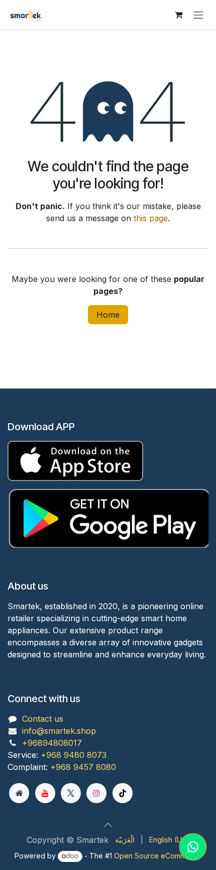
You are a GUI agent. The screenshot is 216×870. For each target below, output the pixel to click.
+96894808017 (52, 743)
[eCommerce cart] (178, 15)
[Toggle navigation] (198, 14)
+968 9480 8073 (73, 755)
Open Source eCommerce (157, 855)
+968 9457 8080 (83, 767)
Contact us (42, 719)
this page (151, 218)
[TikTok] (123, 793)
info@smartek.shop (59, 731)
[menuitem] (125, 839)
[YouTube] (45, 793)
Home (108, 315)
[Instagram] (96, 793)
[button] (108, 825)
